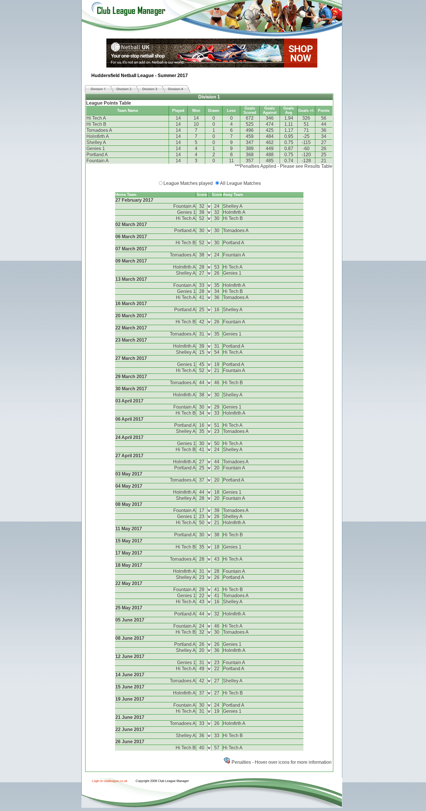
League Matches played (188, 183)
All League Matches (240, 183)
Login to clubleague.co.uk (110, 781)
